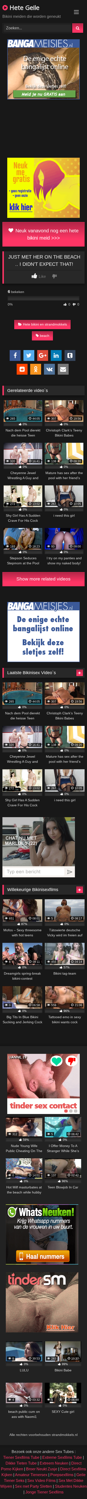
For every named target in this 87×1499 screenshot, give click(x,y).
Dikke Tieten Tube (21, 1463)
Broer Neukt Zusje (41, 1469)
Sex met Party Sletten (33, 1486)
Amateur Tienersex (31, 1475)
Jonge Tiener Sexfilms (44, 1492)
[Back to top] (72, 1484)
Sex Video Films (41, 1481)
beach (44, 336)
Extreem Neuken (54, 1463)
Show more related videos (43, 578)
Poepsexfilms (61, 1475)
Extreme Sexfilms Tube (62, 1457)
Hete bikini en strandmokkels (45, 324)
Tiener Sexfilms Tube (21, 1457)
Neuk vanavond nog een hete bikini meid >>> (46, 234)
